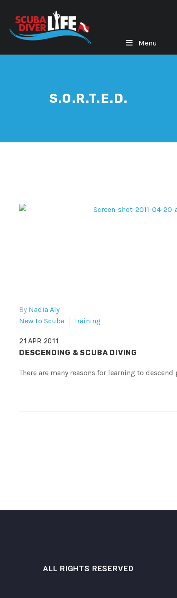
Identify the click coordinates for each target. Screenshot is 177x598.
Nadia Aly (44, 309)
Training (87, 321)
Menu (147, 43)
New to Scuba (41, 321)
